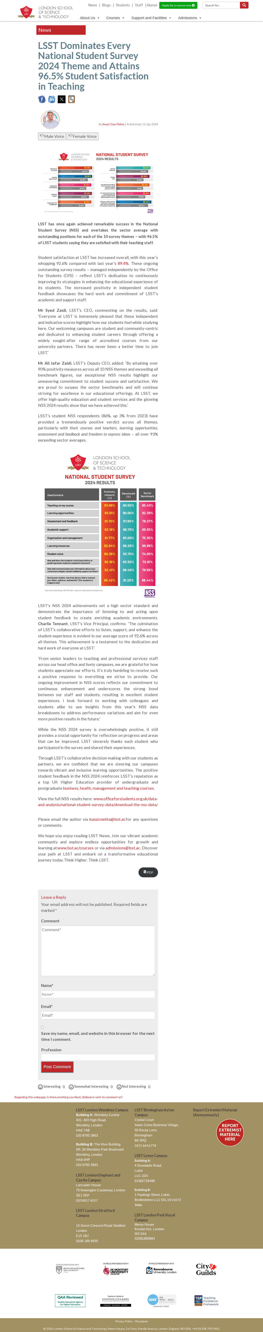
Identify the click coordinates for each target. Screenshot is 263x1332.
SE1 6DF (83, 1195)
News (92, 5)
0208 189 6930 (87, 1241)
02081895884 (145, 1238)
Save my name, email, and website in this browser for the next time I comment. (98, 1036)
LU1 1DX (141, 1176)
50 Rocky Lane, (146, 1130)
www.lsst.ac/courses (75, 847)
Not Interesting (135, 1086)
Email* (47, 1006)
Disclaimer (141, 1321)
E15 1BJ (82, 1236)
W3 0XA (141, 1234)
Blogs (106, 5)
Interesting (54, 1086)
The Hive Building (98, 1144)
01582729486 (145, 1181)
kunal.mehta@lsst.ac (107, 819)
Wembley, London (89, 1125)
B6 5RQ (140, 1140)
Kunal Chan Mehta (113, 124)
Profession (51, 1049)
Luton (139, 1170)
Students (123, 5)
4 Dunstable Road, (148, 1165)
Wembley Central (97, 1115)
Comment (50, 920)
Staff (139, 5)
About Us (87, 18)
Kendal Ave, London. (150, 1229)
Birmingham (143, 1135)
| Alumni (151, 5)
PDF (150, 872)
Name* (47, 985)
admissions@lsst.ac (123, 847)
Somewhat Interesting (93, 1086)
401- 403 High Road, (91, 1120)
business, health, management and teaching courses (108, 788)
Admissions (187, 18)
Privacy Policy (124, 1321)
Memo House (144, 1224)
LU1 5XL (160, 1200)
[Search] (244, 5)
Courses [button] (113, 18)
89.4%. (123, 263)
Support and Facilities (149, 18)
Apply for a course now (177, 5)
